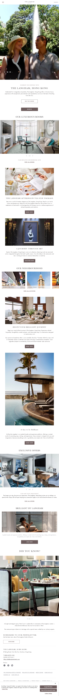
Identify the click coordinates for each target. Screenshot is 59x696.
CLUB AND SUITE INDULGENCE (30, 493)
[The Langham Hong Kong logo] (29, 2)
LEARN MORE (29, 442)
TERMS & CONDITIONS (23, 680)
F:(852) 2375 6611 (8, 657)
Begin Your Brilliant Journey (29, 327)
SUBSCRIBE (11, 641)
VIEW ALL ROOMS (29, 162)
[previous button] (27, 618)
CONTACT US (7, 674)
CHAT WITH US (15, 674)
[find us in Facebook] (4, 665)
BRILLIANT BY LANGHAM (28, 672)
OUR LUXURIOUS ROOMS (29, 117)
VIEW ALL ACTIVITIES (29, 291)
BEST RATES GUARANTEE (10, 680)
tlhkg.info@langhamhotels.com (12, 659)
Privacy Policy (36, 680)
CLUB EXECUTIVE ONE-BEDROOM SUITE (29, 160)
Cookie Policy (5, 689)
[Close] (55, 683)
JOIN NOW (29, 541)
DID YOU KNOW (29, 101)
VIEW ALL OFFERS (29, 501)
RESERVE (29, 109)
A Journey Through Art (29, 249)
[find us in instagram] (8, 665)
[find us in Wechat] (12, 665)
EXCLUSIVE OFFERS (29, 450)
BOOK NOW (29, 212)
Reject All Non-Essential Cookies (48, 690)
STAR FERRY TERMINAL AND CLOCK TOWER (37, 287)
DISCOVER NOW (29, 260)
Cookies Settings (48, 693)
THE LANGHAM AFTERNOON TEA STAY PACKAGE (29, 198)
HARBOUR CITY (8, 287)
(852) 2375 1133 (9, 655)
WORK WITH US (48, 672)
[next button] (32, 618)
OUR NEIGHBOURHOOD (29, 268)
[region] (29, 689)
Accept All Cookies (48, 686)
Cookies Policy (46, 680)
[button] (26, 156)
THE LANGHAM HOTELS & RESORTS (12, 672)
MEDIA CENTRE (39, 672)
